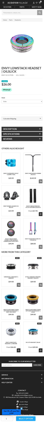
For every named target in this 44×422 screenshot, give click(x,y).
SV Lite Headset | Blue (33, 342)
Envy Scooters (7, 75)
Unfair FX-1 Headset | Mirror (11, 277)
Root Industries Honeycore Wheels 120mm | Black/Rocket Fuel (11, 240)
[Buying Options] (40, 214)
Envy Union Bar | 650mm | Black (33, 174)
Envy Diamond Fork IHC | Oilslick (33, 239)
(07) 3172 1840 (23, 393)
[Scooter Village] (18, 2)
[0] (39, 3)
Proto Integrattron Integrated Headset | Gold (33, 311)
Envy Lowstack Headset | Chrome (11, 343)
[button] (22, 119)
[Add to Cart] (18, 181)
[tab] (22, 129)
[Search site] (39, 12)
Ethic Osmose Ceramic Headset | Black (33, 277)
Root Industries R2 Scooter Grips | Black (33, 206)
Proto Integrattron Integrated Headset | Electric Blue (11, 311)
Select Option (26, 419)
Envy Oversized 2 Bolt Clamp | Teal (11, 174)
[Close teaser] (21, 409)
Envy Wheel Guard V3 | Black (11, 206)
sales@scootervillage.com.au (23, 395)
